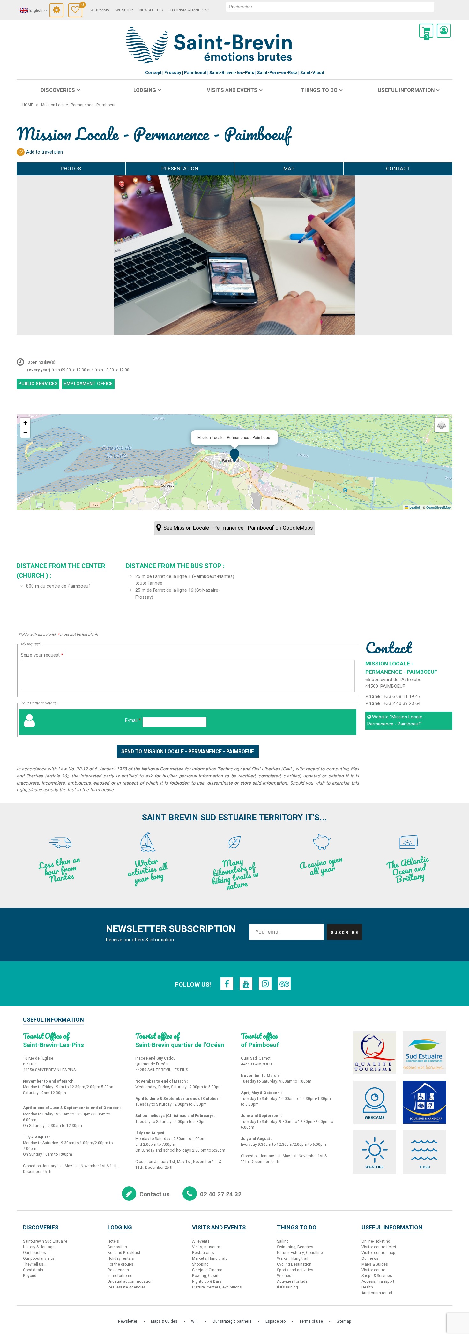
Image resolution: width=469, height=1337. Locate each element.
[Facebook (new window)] (226, 983)
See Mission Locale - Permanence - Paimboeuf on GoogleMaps (238, 528)
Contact (398, 169)
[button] (426, 30)
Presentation (179, 169)
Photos (71, 169)
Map (288, 169)
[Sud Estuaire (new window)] (424, 1052)
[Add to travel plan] (21, 152)
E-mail (133, 720)
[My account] (443, 30)
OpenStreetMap (438, 507)
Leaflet (414, 507)
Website (396, 720)
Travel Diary (81, 5)
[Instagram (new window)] (265, 983)
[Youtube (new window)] (246, 983)
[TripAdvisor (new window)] (284, 983)
